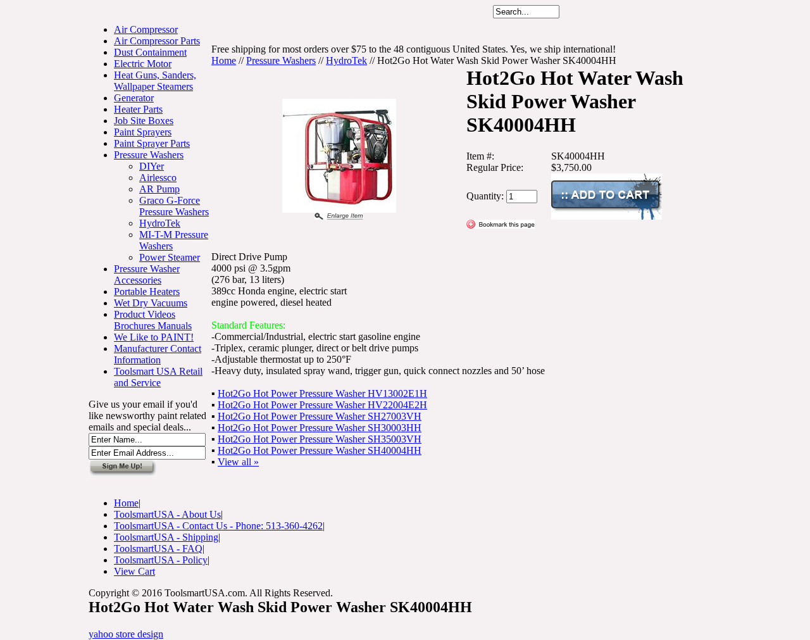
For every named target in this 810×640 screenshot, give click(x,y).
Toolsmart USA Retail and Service (158, 377)
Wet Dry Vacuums (150, 303)
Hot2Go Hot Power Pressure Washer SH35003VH (319, 439)
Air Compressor (146, 29)
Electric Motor (142, 63)
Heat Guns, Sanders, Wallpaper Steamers (155, 81)
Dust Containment (150, 52)
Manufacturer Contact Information (157, 354)
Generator (134, 97)
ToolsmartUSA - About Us (167, 514)
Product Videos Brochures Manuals (153, 320)
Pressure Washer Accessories (147, 274)
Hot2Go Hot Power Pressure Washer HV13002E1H (322, 393)
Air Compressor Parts (157, 40)
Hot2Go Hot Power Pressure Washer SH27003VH (319, 416)
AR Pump (159, 189)
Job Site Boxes (143, 120)
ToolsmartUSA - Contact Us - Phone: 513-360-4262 (218, 525)
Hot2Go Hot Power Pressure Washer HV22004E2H (322, 404)
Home (223, 60)
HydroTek (159, 223)
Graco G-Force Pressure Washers (174, 206)
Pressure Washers (149, 154)
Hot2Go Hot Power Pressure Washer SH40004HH (319, 450)
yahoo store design (126, 634)
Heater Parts (138, 109)
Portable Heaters (147, 291)
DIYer (151, 166)
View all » (238, 461)
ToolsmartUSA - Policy (161, 560)
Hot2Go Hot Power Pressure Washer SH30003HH (319, 427)
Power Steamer (169, 257)
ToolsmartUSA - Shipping (166, 537)
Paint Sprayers (142, 132)
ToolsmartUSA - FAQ (158, 548)
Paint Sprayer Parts (152, 143)
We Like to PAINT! (154, 337)
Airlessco (158, 177)
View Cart (134, 571)
